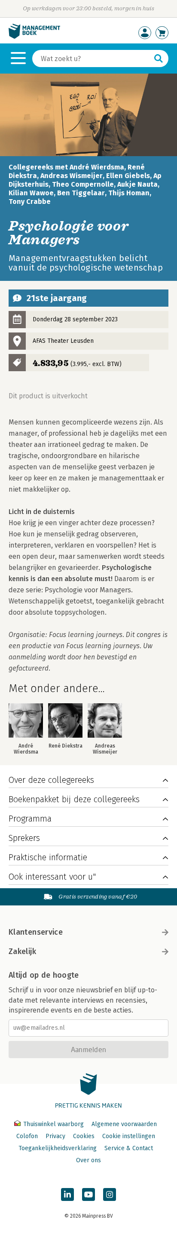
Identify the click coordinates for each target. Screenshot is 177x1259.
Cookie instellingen (128, 1136)
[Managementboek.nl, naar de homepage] (34, 36)
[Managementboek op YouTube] (88, 1194)
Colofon (27, 1136)
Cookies (84, 1136)
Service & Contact (128, 1148)
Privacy (55, 1136)
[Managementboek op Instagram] (109, 1194)
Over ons (88, 1160)
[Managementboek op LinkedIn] (67, 1194)
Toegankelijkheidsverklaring (57, 1148)
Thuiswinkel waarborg (53, 1124)
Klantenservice (36, 932)
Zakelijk (22, 951)
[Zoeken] (158, 58)
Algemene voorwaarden (124, 1124)
